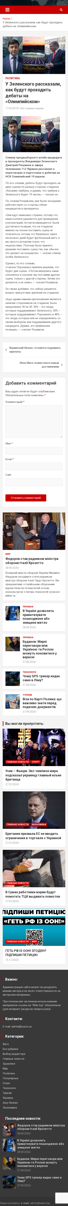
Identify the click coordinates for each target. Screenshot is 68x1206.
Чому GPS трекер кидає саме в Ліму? (41, 678)
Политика (12, 78)
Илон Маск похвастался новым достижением (39, 364)
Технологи (29, 672)
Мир (8, 554)
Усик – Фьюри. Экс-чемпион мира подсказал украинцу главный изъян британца (33, 775)
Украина (28, 606)
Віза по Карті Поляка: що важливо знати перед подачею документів (42, 703)
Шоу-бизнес (10, 1102)
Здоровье (9, 1063)
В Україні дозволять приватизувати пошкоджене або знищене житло (38, 616)
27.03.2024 (11, 784)
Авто (6, 1044)
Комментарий (14, 402)
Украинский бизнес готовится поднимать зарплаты (35, 349)
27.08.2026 (29, 661)
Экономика (39, 824)
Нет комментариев (32, 108)
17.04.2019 (11, 108)
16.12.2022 (11, 959)
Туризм (27, 695)
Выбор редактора (14, 1053)
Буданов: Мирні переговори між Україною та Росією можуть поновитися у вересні (40, 649)
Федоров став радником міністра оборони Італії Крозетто (41, 1127)
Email (9, 459)
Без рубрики (10, 1049)
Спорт (36, 762)
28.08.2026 (11, 567)
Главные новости (18, 762)
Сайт (8, 474)
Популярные (10, 1078)
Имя (9, 443)
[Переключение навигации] (7, 10)
